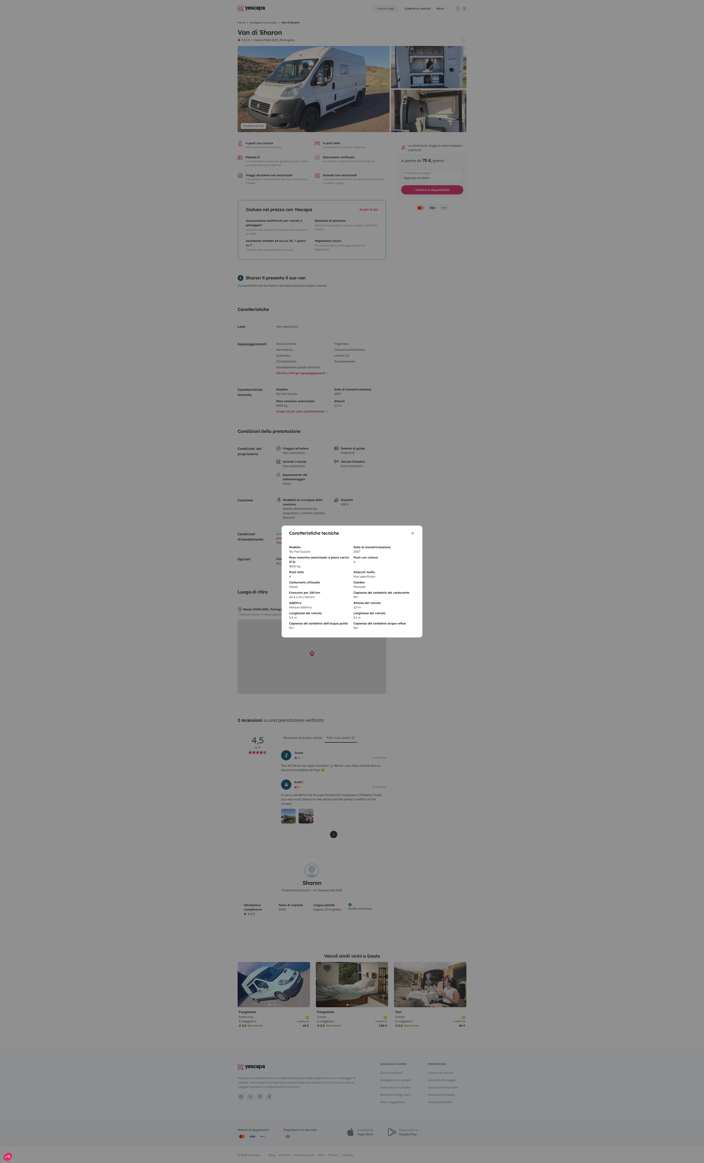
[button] (7, 1156)
